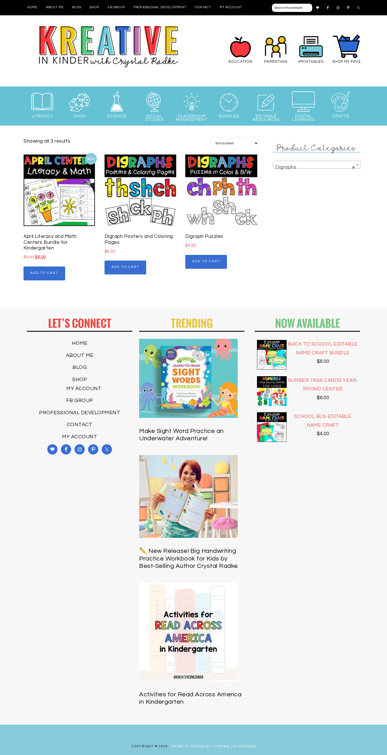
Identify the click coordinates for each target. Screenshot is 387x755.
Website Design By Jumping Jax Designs (213, 746)
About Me (79, 355)
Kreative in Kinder (109, 46)
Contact (80, 424)
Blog (80, 367)
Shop (79, 379)
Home (80, 343)
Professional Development (79, 412)
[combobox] (317, 165)
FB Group (79, 400)
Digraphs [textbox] (315, 167)
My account (83, 388)
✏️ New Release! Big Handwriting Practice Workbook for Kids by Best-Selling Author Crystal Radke (188, 558)
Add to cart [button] (44, 273)
